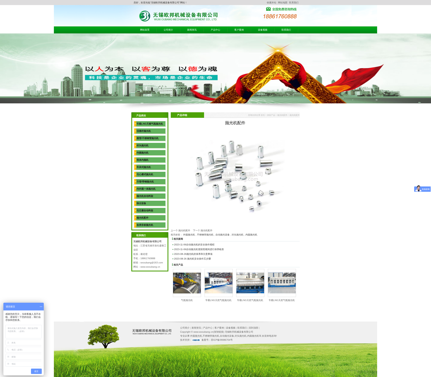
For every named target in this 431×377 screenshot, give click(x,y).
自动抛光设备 (223, 234)
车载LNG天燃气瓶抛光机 (150, 123)
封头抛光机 (142, 145)
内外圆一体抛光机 (146, 188)
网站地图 (282, 2)
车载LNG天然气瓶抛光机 (218, 300)
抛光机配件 (142, 217)
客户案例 (239, 30)
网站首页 (145, 30)
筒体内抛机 (142, 159)
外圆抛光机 (189, 234)
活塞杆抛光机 (144, 131)
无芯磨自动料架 (145, 210)
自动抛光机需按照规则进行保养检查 (199, 249)
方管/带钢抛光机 (145, 181)
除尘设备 (141, 203)
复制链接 (218, 331)
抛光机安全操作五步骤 (192, 258)
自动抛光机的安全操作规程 (194, 244)
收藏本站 (271, 2)
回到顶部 (253, 327)
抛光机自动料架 (145, 196)
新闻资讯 (192, 30)
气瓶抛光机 (187, 300)
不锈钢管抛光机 (205, 234)
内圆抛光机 (142, 152)
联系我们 (294, 2)
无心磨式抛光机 (145, 174)
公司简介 (168, 30)
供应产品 (271, 115)
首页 (263, 115)
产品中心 (215, 30)
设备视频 (262, 30)
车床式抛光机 (144, 167)
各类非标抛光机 (145, 225)
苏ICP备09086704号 (222, 340)
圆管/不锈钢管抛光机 (148, 138)
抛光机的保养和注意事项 (193, 254)
